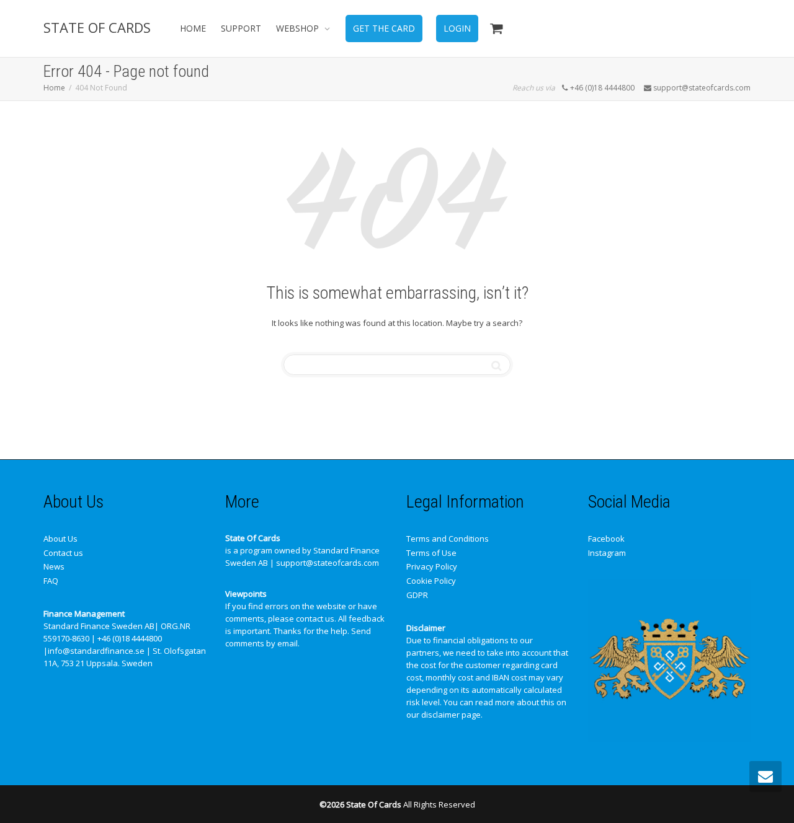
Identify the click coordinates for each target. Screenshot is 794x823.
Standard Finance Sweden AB (98, 626)
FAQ (50, 580)
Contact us (63, 552)
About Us (60, 538)
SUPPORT (241, 28)
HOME (193, 28)
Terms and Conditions (447, 538)
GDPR (417, 595)
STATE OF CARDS (97, 27)
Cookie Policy (431, 580)
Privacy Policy (431, 566)
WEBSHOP (298, 28)
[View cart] (496, 28)
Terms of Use (431, 552)
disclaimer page (451, 714)
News (54, 566)
